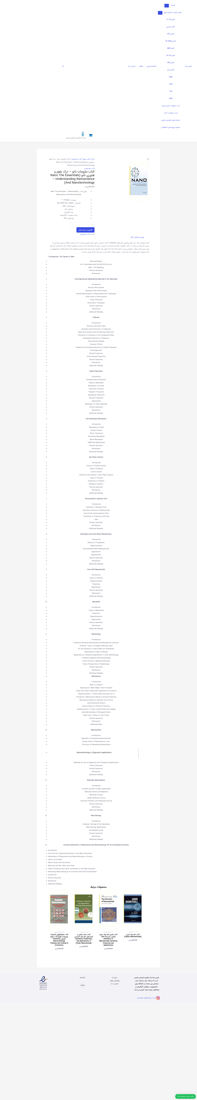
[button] (63, 66)
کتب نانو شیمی (76, 159)
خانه (93, 159)
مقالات (82, 985)
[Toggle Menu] (166, 5)
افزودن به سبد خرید (85, 230)
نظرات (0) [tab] (134, 237)
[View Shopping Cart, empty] (90, 135)
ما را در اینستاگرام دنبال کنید (146, 998)
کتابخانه (82, 977)
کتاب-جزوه (86, 159)
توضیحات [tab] (141, 237)
